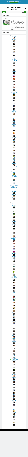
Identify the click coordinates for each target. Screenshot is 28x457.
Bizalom (4, 23)
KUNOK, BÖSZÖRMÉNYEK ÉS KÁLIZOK (17, 20)
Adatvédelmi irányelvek (10, 7)
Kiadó (16, 9)
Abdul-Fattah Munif (14, 21)
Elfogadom (11, 2)
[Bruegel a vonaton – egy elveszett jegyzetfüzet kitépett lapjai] (18, 13)
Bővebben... (16, 2)
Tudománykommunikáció (6, 24)
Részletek (12, 29)
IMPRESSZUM (12, 9)
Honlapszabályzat (18, 7)
